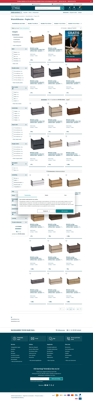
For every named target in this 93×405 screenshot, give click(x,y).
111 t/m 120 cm (19, 78)
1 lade (16, 113)
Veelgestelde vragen (20, 338)
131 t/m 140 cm (18, 80)
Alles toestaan (64, 211)
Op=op (16, 178)
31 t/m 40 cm (18, 132)
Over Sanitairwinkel (69, 349)
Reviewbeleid (14, 359)
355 (77, 309)
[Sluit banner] (90, 1)
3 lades (16, 118)
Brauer (17, 52)
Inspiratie (25, 12)
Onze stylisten (32, 355)
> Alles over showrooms (70, 360)
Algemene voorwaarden (28, 396)
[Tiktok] (53, 385)
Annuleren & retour (15, 355)
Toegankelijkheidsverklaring (17, 397)
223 (67, 309)
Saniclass (17, 61)
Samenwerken (68, 355)
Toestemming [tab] (27, 195)
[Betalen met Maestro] (68, 395)
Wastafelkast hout (15, 319)
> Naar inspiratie (50, 360)
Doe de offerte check (33, 349)
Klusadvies (31, 357)
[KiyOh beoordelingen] (53, 395)
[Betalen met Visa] (65, 395)
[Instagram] (51, 385)
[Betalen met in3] (80, 399)
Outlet (16, 180)
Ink (16, 56)
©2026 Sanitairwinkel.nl (16, 396)
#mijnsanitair (36, 12)
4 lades (17, 120)
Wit (16, 98)
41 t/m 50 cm (18, 134)
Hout (16, 96)
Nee (16, 170)
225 (73, 309)
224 (70, 309)
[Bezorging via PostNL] (57, 395)
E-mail (36, 338)
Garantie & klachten (15, 357)
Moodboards (50, 351)
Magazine (49, 355)
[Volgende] (81, 23)
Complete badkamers (52, 347)
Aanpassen (45, 211)
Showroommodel (18, 182)
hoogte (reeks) (17, 158)
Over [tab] (65, 195)
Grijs (16, 94)
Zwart (16, 101)
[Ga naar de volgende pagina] (81, 309)
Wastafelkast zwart (15, 321)
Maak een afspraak (33, 347)
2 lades (17, 115)
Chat (54, 338)
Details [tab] (46, 195)
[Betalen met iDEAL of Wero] (61, 395)
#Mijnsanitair (50, 357)
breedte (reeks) (17, 82)
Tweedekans (17, 187)
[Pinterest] (49, 385)
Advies (30, 12)
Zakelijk (80, 12)
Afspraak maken (73, 12)
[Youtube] (47, 385)
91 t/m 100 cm (18, 75)
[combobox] (47, 8)
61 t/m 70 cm (18, 155)
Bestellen (13, 349)
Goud (16, 92)
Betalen (12, 351)
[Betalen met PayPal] (80, 395)
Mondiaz (17, 58)
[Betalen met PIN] (76, 395)
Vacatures (67, 351)
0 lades (17, 111)
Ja (16, 168)
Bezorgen (13, 353)
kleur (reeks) (16, 103)
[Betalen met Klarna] (76, 399)
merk (15, 63)
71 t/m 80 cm (18, 73)
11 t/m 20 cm (18, 128)
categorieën (17, 45)
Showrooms (66, 12)
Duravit (17, 54)
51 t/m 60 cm (18, 71)
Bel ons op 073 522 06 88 (75, 338)
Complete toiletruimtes (52, 349)
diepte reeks (16, 139)
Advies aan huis (32, 353)
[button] (30, 32)
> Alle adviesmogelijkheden (35, 360)
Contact (67, 357)
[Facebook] (45, 385)
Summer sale (18, 184)
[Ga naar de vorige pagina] (60, 309)
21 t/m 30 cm (18, 130)
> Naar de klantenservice (16, 361)
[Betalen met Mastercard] (72, 395)
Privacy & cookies (39, 396)
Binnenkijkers (50, 353)
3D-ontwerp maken (33, 351)
